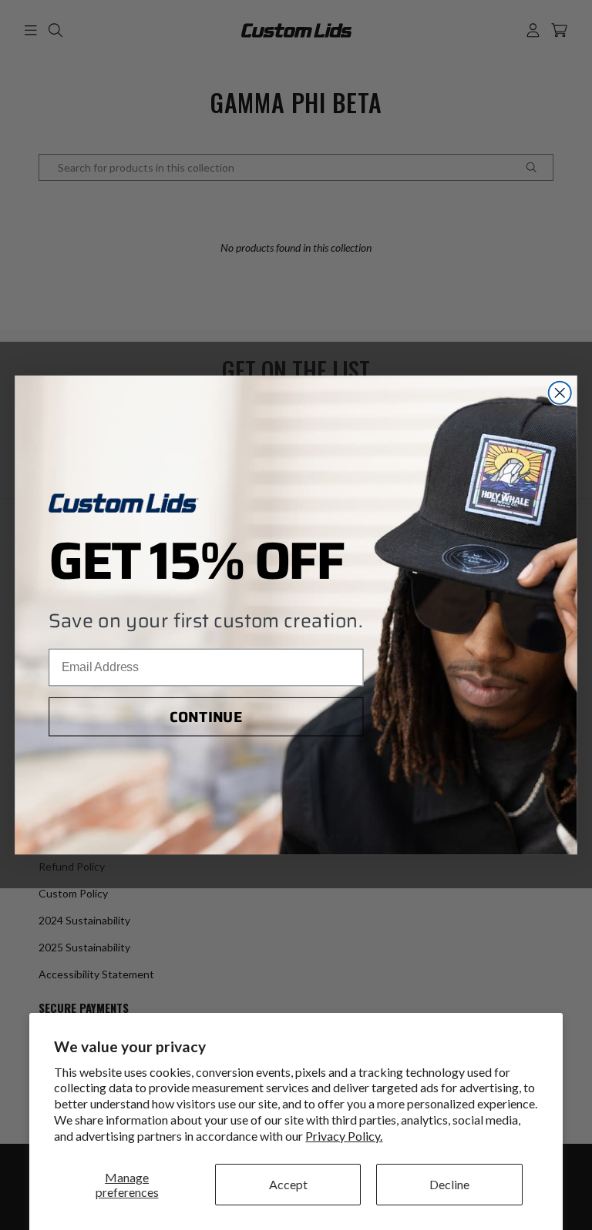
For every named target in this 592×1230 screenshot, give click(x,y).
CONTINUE (206, 717)
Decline (449, 1184)
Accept (288, 1184)
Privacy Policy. (343, 1135)
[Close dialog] (560, 393)
